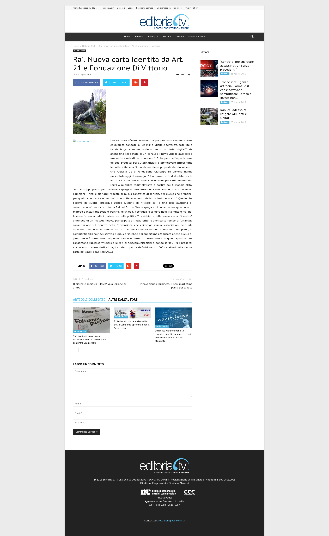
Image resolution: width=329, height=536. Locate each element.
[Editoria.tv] (164, 21)
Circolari (121, 8)
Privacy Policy (191, 8)
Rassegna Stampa (144, 8)
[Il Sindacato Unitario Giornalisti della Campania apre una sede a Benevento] (132, 312)
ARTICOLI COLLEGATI (89, 299)
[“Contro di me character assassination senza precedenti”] (209, 68)
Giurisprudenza (163, 8)
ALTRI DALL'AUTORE (123, 299)
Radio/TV (153, 36)
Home (127, 36)
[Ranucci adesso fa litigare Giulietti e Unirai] (209, 116)
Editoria (139, 36)
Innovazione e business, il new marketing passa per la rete (166, 285)
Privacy (180, 36)
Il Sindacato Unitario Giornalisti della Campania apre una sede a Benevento (132, 325)
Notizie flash (79, 51)
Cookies (178, 8)
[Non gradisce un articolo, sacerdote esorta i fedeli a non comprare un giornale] (91, 320)
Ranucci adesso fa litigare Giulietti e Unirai (233, 114)
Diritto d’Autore (196, 36)
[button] (252, 37)
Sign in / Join (108, 8)
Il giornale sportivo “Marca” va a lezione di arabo (99, 285)
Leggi (130, 8)
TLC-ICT (167, 36)
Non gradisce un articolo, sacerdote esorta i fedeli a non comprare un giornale (90, 339)
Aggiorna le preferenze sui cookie (164, 501)
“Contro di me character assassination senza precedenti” (237, 65)
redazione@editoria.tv (171, 520)
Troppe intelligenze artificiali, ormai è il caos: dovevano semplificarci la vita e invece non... (235, 90)
